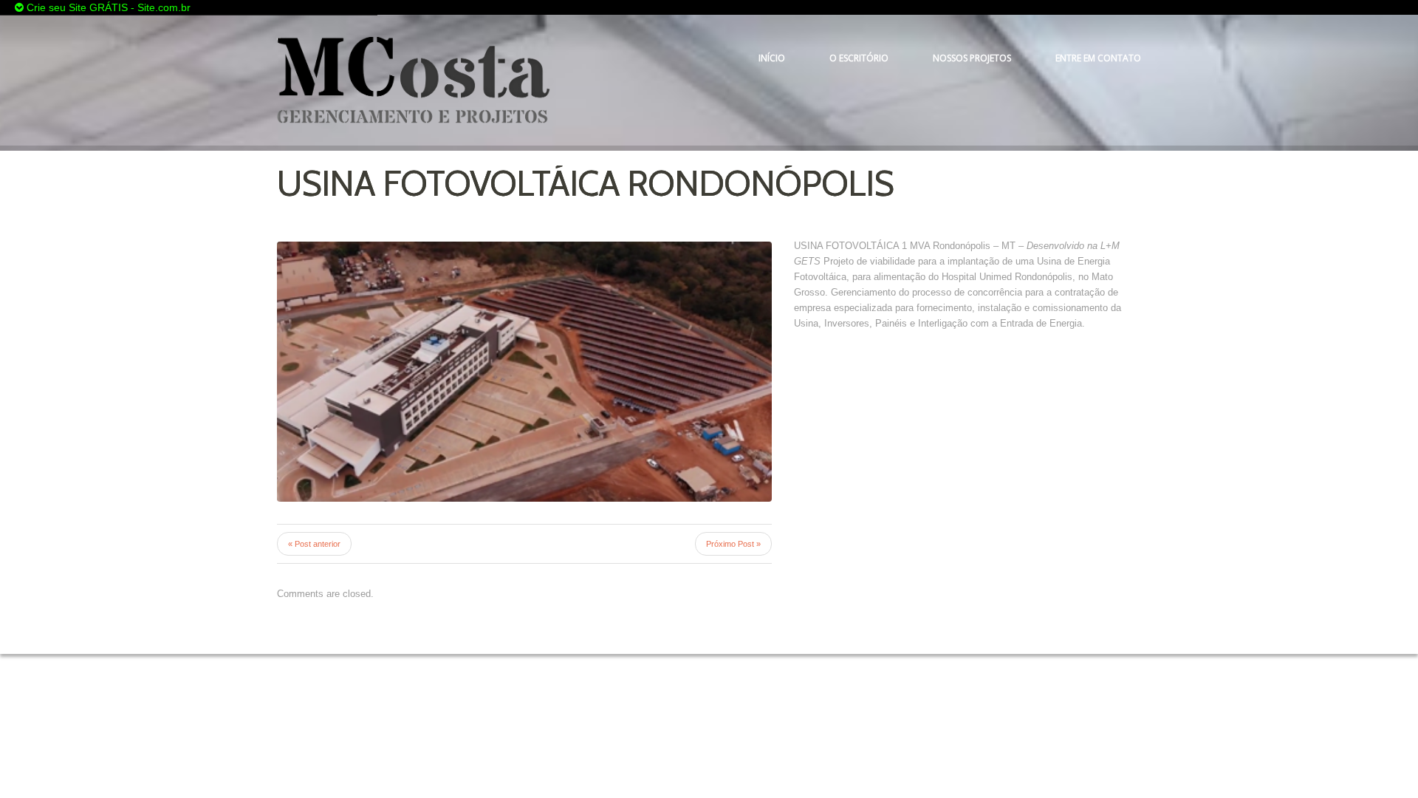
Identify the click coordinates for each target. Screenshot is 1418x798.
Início (771, 58)
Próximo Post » (733, 543)
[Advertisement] (492, 7)
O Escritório (858, 58)
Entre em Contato (1098, 58)
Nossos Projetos (972, 58)
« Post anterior (314, 543)
